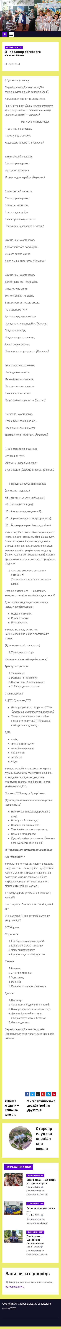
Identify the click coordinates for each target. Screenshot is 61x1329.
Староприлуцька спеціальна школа (44, 1138)
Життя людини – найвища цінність (12, 1107)
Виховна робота (13, 47)
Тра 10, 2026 (33, 1215)
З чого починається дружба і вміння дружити (41, 1105)
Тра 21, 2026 (33, 1186)
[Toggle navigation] (11, 34)
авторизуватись (14, 1286)
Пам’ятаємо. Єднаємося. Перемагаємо (35, 1240)
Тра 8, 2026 (33, 1246)
